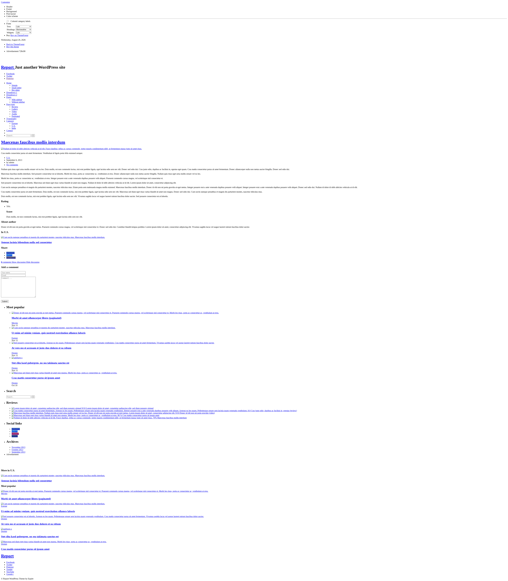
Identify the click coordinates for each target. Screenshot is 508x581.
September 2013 (18, 452)
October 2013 (17, 450)
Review (15, 107)
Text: (9, 26)
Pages (8, 97)
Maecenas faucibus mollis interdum (33, 142)
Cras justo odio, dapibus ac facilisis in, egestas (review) (274, 411)
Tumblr (15, 436)
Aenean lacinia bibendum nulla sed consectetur (26, 242)
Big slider (16, 90)
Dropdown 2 (11, 95)
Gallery (15, 109)
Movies (15, 323)
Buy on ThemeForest (19, 35)
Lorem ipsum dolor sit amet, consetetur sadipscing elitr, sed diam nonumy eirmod (119, 408)
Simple (14, 85)
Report (8, 67)
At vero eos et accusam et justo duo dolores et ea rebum (41, 348)
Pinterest (9, 78)
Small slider (16, 88)
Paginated (16, 116)
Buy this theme (12, 47)
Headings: (11, 29)
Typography (11, 119)
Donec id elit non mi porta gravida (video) (197, 413)
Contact (9, 130)
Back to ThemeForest (15, 44)
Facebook (10, 74)
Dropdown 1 (11, 92)
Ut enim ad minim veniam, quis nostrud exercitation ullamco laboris (48, 332)
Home (9, 83)
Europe (15, 123)
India (14, 128)
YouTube (10, 572)
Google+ (10, 574)
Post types (10, 104)
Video (14, 111)
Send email (11, 258)
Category (10, 121)
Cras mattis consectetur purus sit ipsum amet (36, 377)
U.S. (13, 126)
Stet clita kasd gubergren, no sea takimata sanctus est (40, 363)
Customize (5, 2)
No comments (12, 165)
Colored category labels (19, 21)
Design (15, 353)
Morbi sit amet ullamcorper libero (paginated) (36, 318)
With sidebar (17, 100)
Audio (14, 114)
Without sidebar (18, 102)
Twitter (9, 76)
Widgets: (10, 32)
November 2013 (18, 447)
